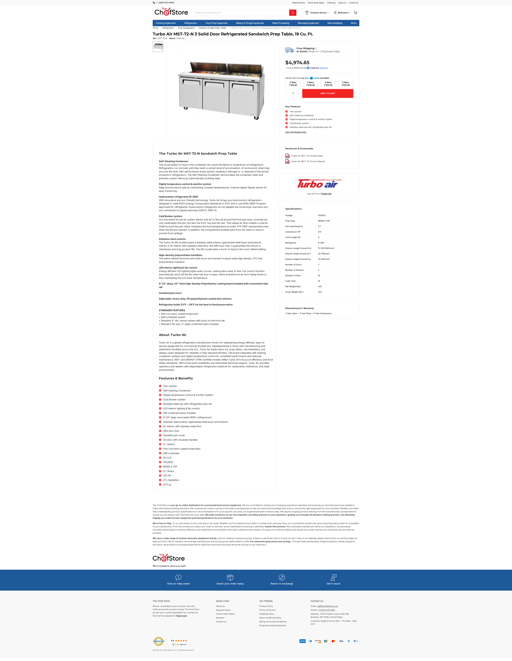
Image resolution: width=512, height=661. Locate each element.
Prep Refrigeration (186, 28)
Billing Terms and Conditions (273, 621)
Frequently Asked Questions (272, 625)
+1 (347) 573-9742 (326, 610)
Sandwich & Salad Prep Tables (212, 28)
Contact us (221, 621)
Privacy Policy (266, 606)
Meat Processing (280, 23)
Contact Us (353, 3)
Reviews (220, 617)
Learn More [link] (324, 78)
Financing (331, 3)
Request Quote (299, 3)
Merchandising (334, 23)
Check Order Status (316, 3)
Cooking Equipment (166, 23)
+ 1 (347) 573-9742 (165, 2)
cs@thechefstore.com (327, 606)
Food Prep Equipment (216, 23)
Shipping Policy (266, 614)
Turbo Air (326, 194)
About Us (342, 3)
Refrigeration (190, 23)
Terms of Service (267, 610)
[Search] (292, 13)
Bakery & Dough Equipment (250, 23)
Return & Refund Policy (270, 617)
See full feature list (295, 132)
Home (155, 28)
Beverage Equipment (308, 23)
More (353, 23)
